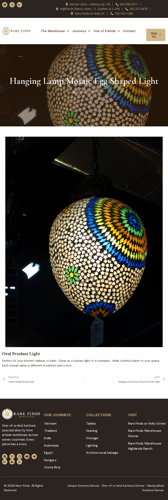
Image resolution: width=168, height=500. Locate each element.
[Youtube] (27, 456)
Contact (129, 31)
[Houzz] (12, 461)
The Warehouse (53, 31)
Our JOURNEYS (57, 414)
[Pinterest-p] (12, 456)
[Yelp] (19, 461)
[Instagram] (12, 4)
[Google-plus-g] (19, 4)
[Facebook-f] (4, 4)
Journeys (79, 31)
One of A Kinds (104, 31)
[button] (157, 25)
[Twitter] (34, 456)
